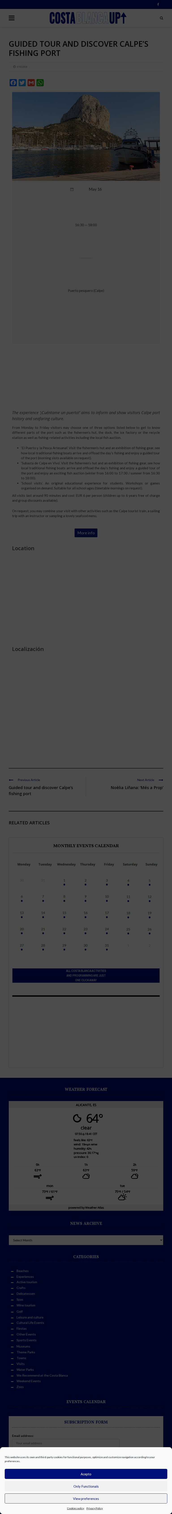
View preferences (86, 1499)
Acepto (86, 1474)
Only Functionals (86, 1486)
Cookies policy (75, 1508)
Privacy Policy (94, 1508)
